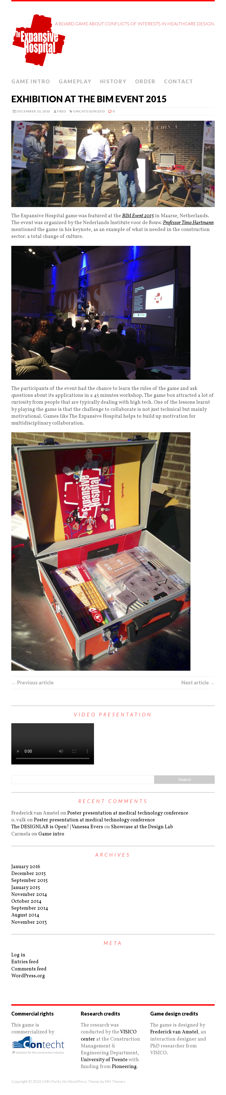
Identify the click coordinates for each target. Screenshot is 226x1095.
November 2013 (29, 922)
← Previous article (32, 682)
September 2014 (29, 908)
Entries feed (25, 962)
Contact (178, 81)
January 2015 (25, 887)
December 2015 (28, 873)
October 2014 (26, 901)
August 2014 (25, 915)
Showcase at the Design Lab (142, 827)
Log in (18, 955)
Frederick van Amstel (174, 1032)
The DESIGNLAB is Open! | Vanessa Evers (57, 827)
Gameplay (75, 81)
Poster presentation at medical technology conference (127, 813)
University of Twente (104, 1060)
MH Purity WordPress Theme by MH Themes (84, 1081)
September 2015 (29, 880)
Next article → (198, 682)
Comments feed (29, 969)
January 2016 (25, 866)
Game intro (30, 81)
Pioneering (124, 1066)
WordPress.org (28, 976)
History (113, 81)
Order (145, 81)
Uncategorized (89, 111)
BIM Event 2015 (138, 216)
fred (61, 111)
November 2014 (29, 894)
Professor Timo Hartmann (188, 222)
